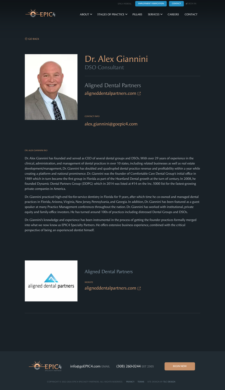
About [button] (85, 14)
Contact (191, 14)
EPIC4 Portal (125, 3)
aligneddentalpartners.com (111, 93)
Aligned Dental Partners (113, 85)
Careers (173, 14)
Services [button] (154, 14)
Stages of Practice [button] (111, 14)
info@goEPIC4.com (85, 366)
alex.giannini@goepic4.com (111, 124)
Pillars (137, 14)
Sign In (192, 3)
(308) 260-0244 (129, 366)
